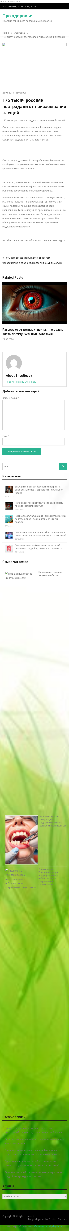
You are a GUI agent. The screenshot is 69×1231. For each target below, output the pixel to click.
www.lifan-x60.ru (36, 1226)
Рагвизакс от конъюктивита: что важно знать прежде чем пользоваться (34, 1141)
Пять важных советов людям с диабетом (27, 257)
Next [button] (64, 315)
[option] (34, 311)
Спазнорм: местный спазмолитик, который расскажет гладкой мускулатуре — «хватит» (34, 1174)
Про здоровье (17, 15)
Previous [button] (4, 315)
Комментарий (10, 397)
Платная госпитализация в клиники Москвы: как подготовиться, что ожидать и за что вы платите (40, 519)
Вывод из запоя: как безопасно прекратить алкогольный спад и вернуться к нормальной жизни (39, 489)
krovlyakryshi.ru (54, 1226)
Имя (5, 436)
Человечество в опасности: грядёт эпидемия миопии (31, 262)
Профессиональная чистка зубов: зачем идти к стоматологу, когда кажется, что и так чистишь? (32, 1163)
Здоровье (21, 92)
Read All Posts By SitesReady (21, 381)
